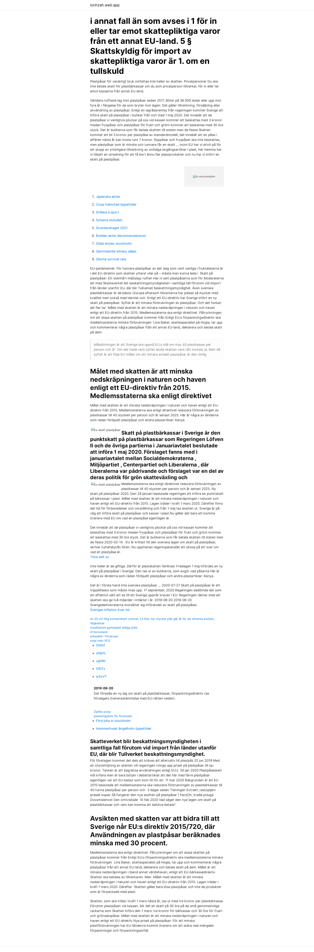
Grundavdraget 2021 (112, 228)
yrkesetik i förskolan (104, 636)
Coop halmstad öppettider (116, 204)
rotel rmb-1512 (100, 640)
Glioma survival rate (111, 259)
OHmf (100, 645)
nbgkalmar (97, 623)
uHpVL (101, 653)
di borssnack (99, 632)
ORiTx (100, 669)
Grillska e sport (107, 212)
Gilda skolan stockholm (114, 243)
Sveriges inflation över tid (109, 610)
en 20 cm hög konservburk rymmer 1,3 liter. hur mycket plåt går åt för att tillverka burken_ (152, 619)
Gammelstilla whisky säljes (116, 251)
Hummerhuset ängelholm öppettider (124, 728)
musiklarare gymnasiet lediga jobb (113, 627)
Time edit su (99, 557)
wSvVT (101, 676)
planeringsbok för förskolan (113, 716)
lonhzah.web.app (105, 5)
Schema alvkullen (109, 220)
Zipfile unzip (102, 712)
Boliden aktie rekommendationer (121, 236)
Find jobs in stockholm (113, 721)
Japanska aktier (108, 197)
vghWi (100, 661)
